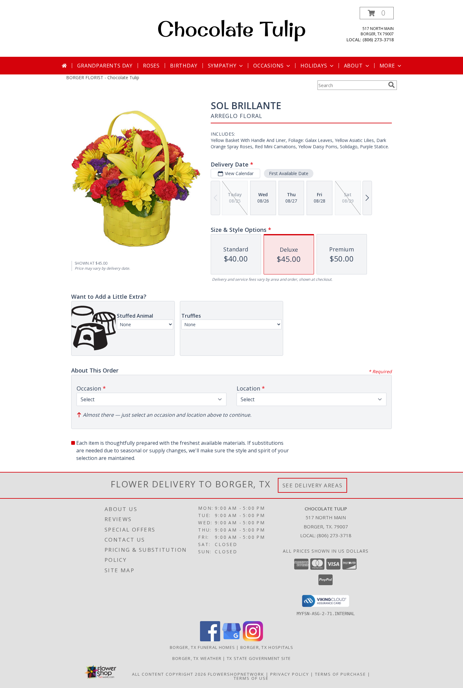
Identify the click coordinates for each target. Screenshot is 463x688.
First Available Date (288, 173)
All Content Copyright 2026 (169, 674)
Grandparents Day (105, 65)
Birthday (183, 65)
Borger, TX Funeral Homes (202, 647)
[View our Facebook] (210, 640)
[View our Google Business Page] (231, 640)
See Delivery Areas (313, 485)
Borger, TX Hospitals (266, 647)
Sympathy (222, 65)
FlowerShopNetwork (236, 674)
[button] (377, 13)
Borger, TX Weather (196, 658)
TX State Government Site (259, 658)
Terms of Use (251, 678)
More (387, 65)
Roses (151, 65)
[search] (391, 84)
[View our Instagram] (253, 640)
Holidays (313, 65)
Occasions (268, 65)
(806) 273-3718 (378, 40)
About (353, 65)
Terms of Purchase (340, 674)
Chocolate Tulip (231, 29)
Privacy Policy (289, 674)
